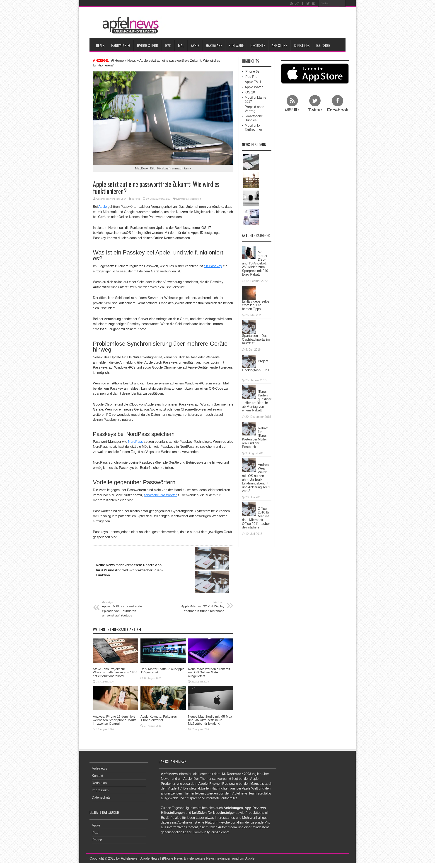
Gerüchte (257, 45)
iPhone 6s (252, 71)
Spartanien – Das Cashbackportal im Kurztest (256, 339)
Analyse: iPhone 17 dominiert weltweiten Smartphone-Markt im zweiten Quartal (114, 720)
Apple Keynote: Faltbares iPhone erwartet (158, 718)
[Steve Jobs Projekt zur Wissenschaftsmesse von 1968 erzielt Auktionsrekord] (115, 650)
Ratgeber (323, 45)
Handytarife (120, 45)
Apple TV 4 (253, 82)
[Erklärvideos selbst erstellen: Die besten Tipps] (249, 292)
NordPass (135, 441)
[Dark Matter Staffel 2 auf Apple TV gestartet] (163, 650)
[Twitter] (308, 3)
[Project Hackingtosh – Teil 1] (249, 361)
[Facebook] (302, 3)
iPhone (97, 840)
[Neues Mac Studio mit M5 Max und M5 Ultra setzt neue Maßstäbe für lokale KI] (210, 698)
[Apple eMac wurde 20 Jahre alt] (251, 162)
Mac (181, 45)
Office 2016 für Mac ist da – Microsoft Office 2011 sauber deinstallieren (256, 518)
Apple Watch (254, 87)
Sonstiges (301, 45)
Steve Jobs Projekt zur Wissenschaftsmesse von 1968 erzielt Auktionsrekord (115, 672)
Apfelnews (99, 768)
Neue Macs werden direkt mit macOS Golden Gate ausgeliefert (209, 672)
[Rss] (291, 3)
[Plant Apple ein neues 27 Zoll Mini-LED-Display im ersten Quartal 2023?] (251, 217)
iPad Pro (251, 76)
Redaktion (99, 783)
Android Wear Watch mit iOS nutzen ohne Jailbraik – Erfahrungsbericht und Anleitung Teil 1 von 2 (256, 478)
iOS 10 (250, 92)
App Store (279, 45)
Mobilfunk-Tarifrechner (253, 127)
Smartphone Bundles (254, 118)
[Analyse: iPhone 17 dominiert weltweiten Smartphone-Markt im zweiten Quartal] (115, 698)
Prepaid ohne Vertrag (254, 109)
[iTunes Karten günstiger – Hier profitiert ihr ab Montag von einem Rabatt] (249, 392)
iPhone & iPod (147, 45)
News (131, 60)
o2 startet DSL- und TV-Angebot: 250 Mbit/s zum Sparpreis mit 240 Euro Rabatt (255, 263)
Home (119, 60)
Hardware (214, 45)
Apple (195, 45)
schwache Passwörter (160, 495)
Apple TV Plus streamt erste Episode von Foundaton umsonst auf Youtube (122, 609)
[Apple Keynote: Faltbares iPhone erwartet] (163, 698)
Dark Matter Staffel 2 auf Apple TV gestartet (162, 670)
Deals (100, 45)
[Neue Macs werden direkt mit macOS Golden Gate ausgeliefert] (210, 650)
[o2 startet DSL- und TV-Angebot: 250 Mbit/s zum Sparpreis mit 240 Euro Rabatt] (249, 252)
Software (236, 45)
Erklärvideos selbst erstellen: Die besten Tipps (256, 305)
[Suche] (342, 3)
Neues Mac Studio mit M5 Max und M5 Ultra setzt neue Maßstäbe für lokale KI (210, 720)
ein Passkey (213, 266)
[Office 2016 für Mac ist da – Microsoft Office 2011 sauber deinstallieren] (249, 509)
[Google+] (297, 3)
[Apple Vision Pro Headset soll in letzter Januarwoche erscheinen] (251, 180)
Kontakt (97, 775)
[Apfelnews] (129, 25)
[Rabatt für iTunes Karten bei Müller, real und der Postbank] (249, 428)
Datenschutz (101, 797)
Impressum (100, 790)
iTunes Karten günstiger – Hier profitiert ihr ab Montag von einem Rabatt (256, 401)
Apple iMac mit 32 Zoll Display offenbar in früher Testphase (202, 607)
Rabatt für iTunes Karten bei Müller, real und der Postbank (255, 437)
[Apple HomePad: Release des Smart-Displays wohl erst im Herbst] (251, 198)
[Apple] (313, 3)
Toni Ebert (121, 199)
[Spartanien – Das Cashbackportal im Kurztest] (249, 327)
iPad (168, 45)
